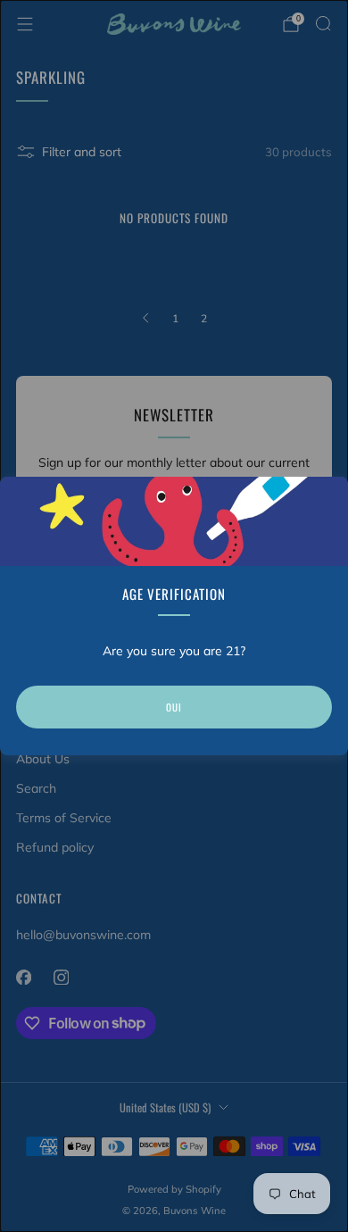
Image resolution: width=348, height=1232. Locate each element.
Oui (174, 707)
